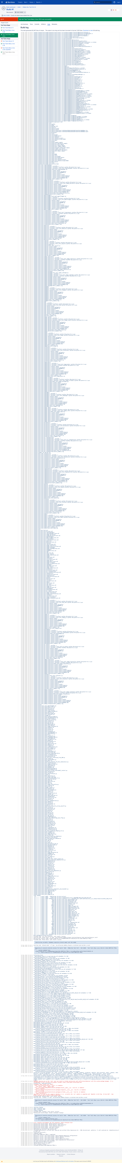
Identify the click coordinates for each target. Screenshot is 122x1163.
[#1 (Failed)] (111, 10)
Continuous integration (44, 1150)
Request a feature (61, 1154)
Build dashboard (10, 7)
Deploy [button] (31, 2)
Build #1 (10, 9)
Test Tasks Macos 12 (8, 41)
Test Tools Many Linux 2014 (8, 35)
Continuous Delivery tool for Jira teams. (65, 1161)
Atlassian (61, 1156)
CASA (18, 7)
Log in (118, 2)
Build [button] (25, 2)
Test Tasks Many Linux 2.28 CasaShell (8, 48)
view (91, 30)
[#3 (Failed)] (116, 10)
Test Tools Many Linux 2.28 (8, 31)
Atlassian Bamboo (60, 1150)
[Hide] (18, 38)
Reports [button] (38, 2)
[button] (2, 2)
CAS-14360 (6, 15)
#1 (3, 19)
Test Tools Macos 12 (7, 27)
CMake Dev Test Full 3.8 (29, 7)
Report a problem (51, 1154)
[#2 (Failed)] (114, 10)
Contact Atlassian (71, 1154)
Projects (20, 2)
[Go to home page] (10, 2)
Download (85, 30)
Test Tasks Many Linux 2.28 (8, 44)
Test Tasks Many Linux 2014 (8, 52)
